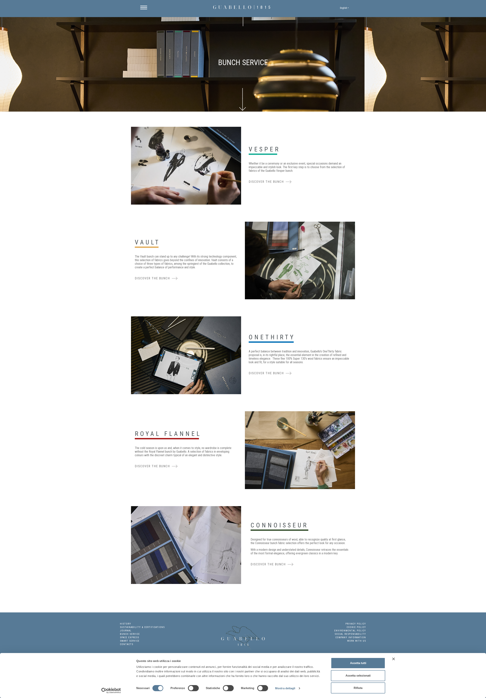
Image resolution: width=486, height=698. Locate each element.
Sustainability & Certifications (142, 627)
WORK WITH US (356, 641)
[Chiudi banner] (393, 659)
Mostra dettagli (285, 688)
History (125, 623)
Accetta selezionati (358, 675)
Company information (350, 637)
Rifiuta (358, 687)
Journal (126, 630)
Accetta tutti (358, 663)
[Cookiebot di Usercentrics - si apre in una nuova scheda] (111, 690)
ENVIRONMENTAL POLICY (350, 630)
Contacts (126, 644)
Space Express (129, 637)
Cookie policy (356, 627)
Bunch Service (130, 634)
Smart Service (130, 641)
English (343, 7)
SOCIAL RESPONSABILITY (350, 634)
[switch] (193, 688)
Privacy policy (356, 623)
